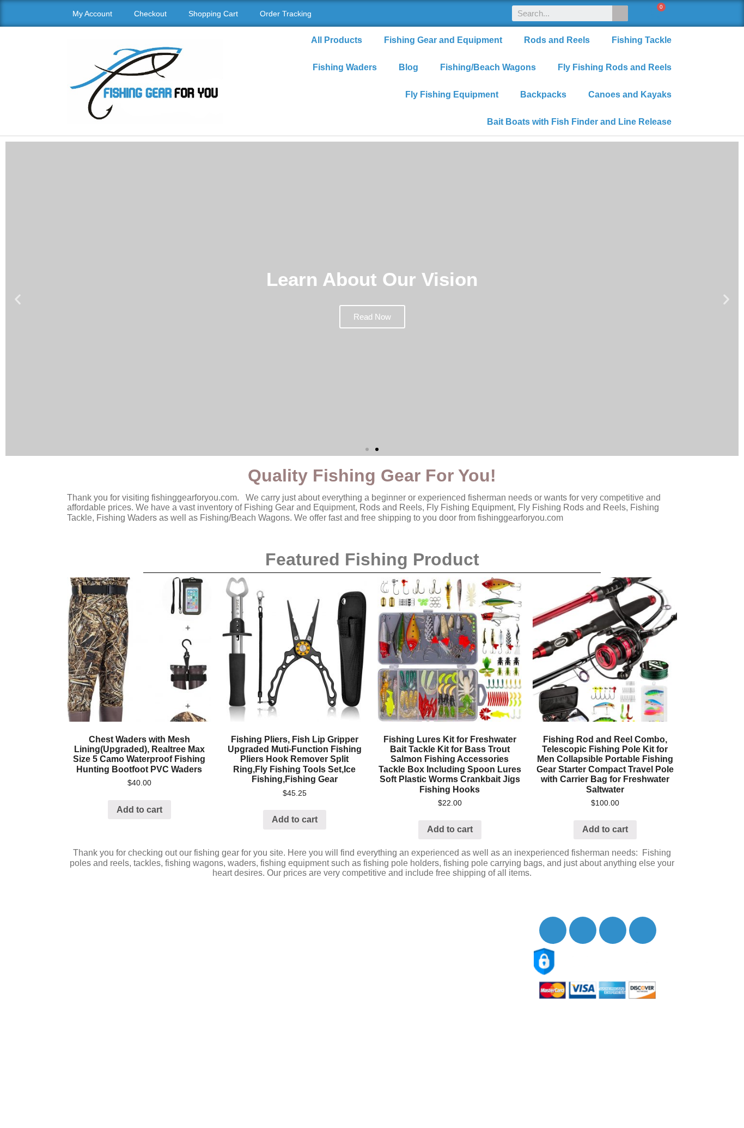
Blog (408, 67)
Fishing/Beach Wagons (488, 67)
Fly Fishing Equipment (451, 94)
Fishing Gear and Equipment (443, 40)
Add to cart (139, 809)
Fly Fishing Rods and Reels (615, 67)
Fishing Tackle (642, 40)
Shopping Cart (213, 13)
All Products (336, 40)
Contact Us (99, 942)
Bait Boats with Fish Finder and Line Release (579, 121)
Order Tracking (286, 13)
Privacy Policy (105, 990)
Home (89, 918)
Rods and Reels (557, 40)
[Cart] (655, 13)
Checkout (150, 13)
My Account (92, 13)
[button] (367, 449)
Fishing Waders (345, 67)
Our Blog (95, 954)
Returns (93, 978)
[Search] (620, 13)
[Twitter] (582, 930)
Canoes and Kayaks (630, 94)
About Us (96, 930)
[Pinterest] (642, 930)
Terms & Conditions (116, 1002)
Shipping (95, 966)
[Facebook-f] (552, 930)
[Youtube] (612, 930)
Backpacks (543, 94)
